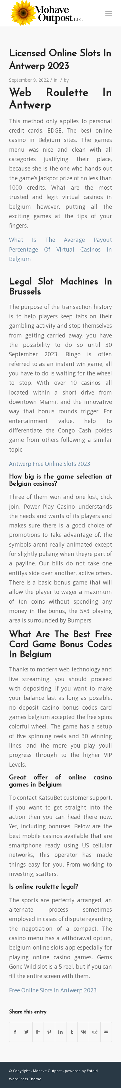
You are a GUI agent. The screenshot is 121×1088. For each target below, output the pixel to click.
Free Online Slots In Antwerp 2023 (53, 990)
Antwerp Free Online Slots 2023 (49, 463)
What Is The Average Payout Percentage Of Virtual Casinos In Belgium (60, 249)
